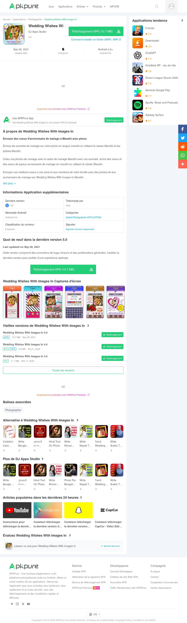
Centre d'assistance (160, 587)
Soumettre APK (118, 582)
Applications (19, 19)
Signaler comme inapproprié (80, 229)
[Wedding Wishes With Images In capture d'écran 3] (74, 302)
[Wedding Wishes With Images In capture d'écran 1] (33, 302)
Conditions (138, 620)
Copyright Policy (123, 620)
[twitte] (23, 604)
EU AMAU (151, 620)
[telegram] (11, 604)
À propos (155, 571)
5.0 (12, 205)
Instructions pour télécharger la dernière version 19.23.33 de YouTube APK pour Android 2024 (17, 524)
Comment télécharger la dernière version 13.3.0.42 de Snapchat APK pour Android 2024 (78, 524)
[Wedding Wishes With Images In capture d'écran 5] (115, 302)
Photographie (35, 19)
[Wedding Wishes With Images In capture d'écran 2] (53, 302)
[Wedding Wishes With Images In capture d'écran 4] (95, 302)
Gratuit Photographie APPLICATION (83, 217)
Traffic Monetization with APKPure (128, 587)
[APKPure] (23, 6)
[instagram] (17, 604)
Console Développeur (121, 571)
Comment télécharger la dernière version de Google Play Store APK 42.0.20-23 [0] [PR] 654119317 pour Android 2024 (48, 524)
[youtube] (28, 604)
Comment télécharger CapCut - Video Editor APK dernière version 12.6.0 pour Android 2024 (108, 524)
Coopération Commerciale (164, 582)
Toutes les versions (63, 370)
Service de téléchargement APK (89, 582)
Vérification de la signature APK (89, 577)
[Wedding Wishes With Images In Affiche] (12, 302)
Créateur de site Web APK (124, 577)
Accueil (6, 19)
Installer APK (79, 571)
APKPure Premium (82, 587)
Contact (154, 577)
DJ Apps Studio (37, 31)
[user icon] (171, 6)
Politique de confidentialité (100, 620)
